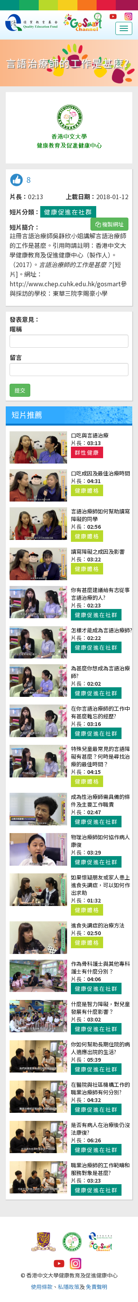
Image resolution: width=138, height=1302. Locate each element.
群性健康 (87, 452)
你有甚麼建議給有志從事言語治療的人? (100, 593)
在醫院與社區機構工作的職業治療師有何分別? (100, 1088)
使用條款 (42, 1286)
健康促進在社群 (68, 211)
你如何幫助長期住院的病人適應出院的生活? (100, 1048)
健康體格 (87, 490)
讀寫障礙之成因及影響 (98, 551)
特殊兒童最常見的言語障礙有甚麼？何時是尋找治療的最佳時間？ (100, 756)
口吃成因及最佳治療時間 (100, 473)
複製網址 (112, 224)
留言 (16, 357)
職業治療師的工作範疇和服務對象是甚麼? (100, 1169)
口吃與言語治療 (89, 435)
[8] (16, 184)
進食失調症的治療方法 (98, 925)
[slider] (60, 157)
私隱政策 (68, 1286)
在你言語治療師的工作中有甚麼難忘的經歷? (100, 712)
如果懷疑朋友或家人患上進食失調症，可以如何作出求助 (100, 884)
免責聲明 (96, 1286)
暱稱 (16, 329)
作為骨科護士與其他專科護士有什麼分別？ (100, 967)
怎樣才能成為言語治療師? (101, 630)
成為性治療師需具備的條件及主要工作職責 (100, 800)
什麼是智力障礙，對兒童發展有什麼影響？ (100, 1007)
